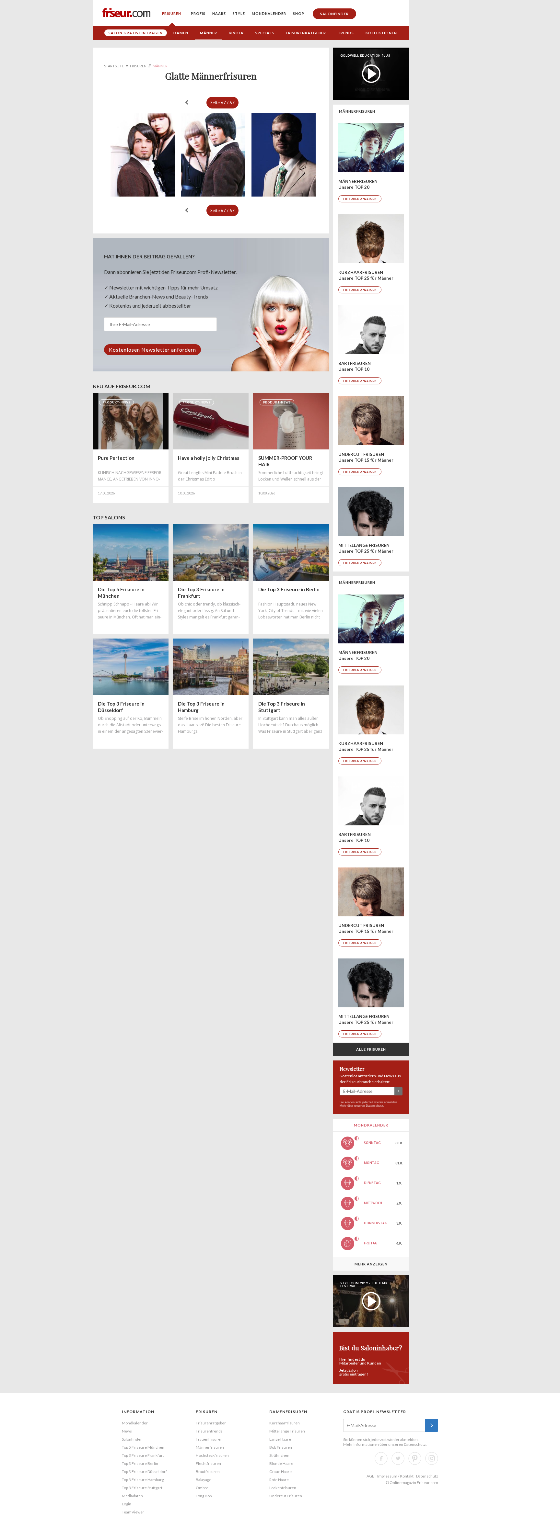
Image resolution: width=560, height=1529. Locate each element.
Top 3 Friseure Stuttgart (142, 1487)
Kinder (236, 33)
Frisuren (171, 13)
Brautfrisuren (208, 1471)
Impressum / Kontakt (395, 1476)
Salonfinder (334, 14)
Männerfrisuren (210, 1447)
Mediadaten (132, 1495)
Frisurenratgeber (306, 33)
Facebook (381, 1458)
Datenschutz (374, 1105)
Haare (219, 13)
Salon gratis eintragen (136, 33)
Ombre (202, 1487)
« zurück (186, 102)
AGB (371, 1476)
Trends (346, 33)
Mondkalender (269, 13)
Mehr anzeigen (371, 1264)
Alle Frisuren (371, 1049)
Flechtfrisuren (208, 1463)
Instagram (431, 1458)
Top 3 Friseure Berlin (140, 1463)
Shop (298, 13)
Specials (264, 33)
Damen (180, 33)
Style (239, 13)
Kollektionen (381, 33)
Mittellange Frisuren (287, 1431)
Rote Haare (279, 1479)
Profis (198, 13)
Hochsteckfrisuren (212, 1455)
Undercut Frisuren (285, 1495)
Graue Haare (280, 1471)
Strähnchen (279, 1455)
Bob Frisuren (280, 1447)
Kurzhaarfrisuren (284, 1423)
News (127, 1431)
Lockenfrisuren (282, 1487)
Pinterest (414, 1458)
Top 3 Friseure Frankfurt (143, 1455)
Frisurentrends (209, 1431)
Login (126, 1503)
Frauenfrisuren (209, 1439)
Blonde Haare (281, 1463)
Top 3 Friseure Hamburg (143, 1479)
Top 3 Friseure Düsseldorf (144, 1471)
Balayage (203, 1479)
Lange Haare (280, 1439)
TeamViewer (133, 1512)
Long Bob (204, 1495)
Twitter (397, 1458)
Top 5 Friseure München (143, 1447)
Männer (208, 33)
